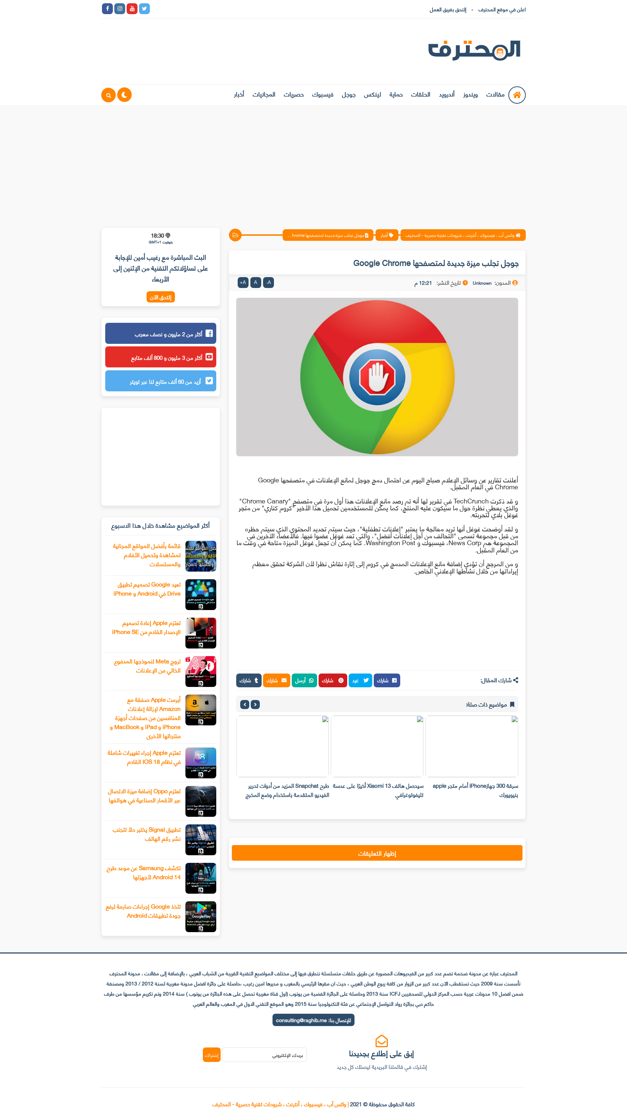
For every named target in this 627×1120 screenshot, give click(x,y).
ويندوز (470, 93)
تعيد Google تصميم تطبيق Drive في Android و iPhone (147, 588)
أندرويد (447, 93)
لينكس (372, 93)
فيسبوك (322, 93)
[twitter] (144, 8)
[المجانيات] (218, 8)
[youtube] (132, 8)
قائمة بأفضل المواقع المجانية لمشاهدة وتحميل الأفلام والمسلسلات (147, 554)
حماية (396, 93)
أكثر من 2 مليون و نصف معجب (168, 334)
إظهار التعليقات (377, 853)
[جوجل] (181, 8)
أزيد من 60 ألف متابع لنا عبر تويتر (166, 381)
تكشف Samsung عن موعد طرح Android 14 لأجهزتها (144, 872)
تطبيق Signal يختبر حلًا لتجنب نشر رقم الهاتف (147, 833)
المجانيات (264, 93)
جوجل (349, 93)
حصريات (294, 93)
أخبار (239, 93)
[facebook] (107, 8)
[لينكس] (169, 8)
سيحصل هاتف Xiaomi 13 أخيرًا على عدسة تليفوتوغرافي (378, 789)
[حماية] (156, 8)
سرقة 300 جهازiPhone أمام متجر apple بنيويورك (475, 789)
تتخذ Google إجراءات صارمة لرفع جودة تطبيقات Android (143, 910)
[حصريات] (206, 8)
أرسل (300, 679)
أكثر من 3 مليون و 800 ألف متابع (166, 357)
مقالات (496, 93)
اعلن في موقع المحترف (502, 9)
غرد (356, 679)
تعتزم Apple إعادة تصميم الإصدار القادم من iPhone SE (146, 627)
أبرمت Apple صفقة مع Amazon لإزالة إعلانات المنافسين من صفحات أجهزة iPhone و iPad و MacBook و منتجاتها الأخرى (145, 717)
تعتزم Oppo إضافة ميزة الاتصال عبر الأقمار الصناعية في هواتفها (144, 795)
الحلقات (420, 93)
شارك (383, 679)
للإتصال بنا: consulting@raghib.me (313, 1019)
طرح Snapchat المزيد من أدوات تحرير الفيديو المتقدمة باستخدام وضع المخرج (287, 789)
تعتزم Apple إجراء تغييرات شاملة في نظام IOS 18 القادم (144, 756)
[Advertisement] (313, 162)
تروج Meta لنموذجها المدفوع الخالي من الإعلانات (147, 665)
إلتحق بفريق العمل (448, 9)
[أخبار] (230, 8)
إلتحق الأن (160, 296)
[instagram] (119, 8)
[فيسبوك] (193, 8)
